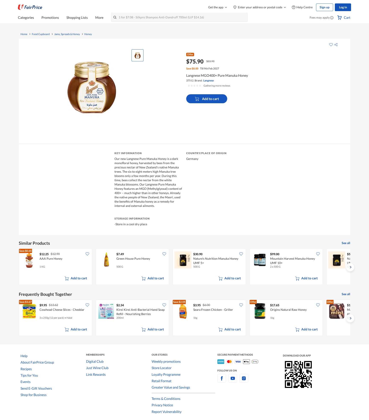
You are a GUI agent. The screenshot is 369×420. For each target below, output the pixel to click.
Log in (343, 7)
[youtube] (232, 381)
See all (346, 243)
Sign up (324, 7)
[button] (332, 18)
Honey (88, 34)
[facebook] (221, 381)
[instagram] (244, 381)
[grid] (184, 267)
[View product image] (137, 55)
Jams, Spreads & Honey (67, 34)
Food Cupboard (41, 34)
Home (23, 34)
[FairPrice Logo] (30, 7)
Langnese (208, 80)
